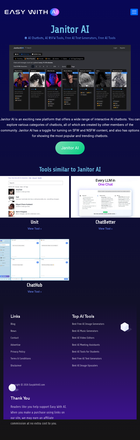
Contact (15, 337)
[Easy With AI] (32, 11)
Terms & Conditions (21, 358)
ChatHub (34, 285)
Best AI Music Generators (85, 330)
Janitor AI (70, 148)
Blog (13, 323)
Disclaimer (16, 365)
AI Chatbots (35, 38)
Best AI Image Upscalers (85, 365)
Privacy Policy (18, 351)
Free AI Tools (106, 38)
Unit (34, 222)
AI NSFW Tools (54, 38)
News (13, 330)
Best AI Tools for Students (85, 351)
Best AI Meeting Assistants (86, 344)
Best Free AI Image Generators (88, 323)
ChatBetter (105, 222)
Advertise (15, 344)
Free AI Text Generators (80, 38)
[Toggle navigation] (134, 12)
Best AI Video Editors (83, 337)
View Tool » (35, 228)
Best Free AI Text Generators (87, 358)
